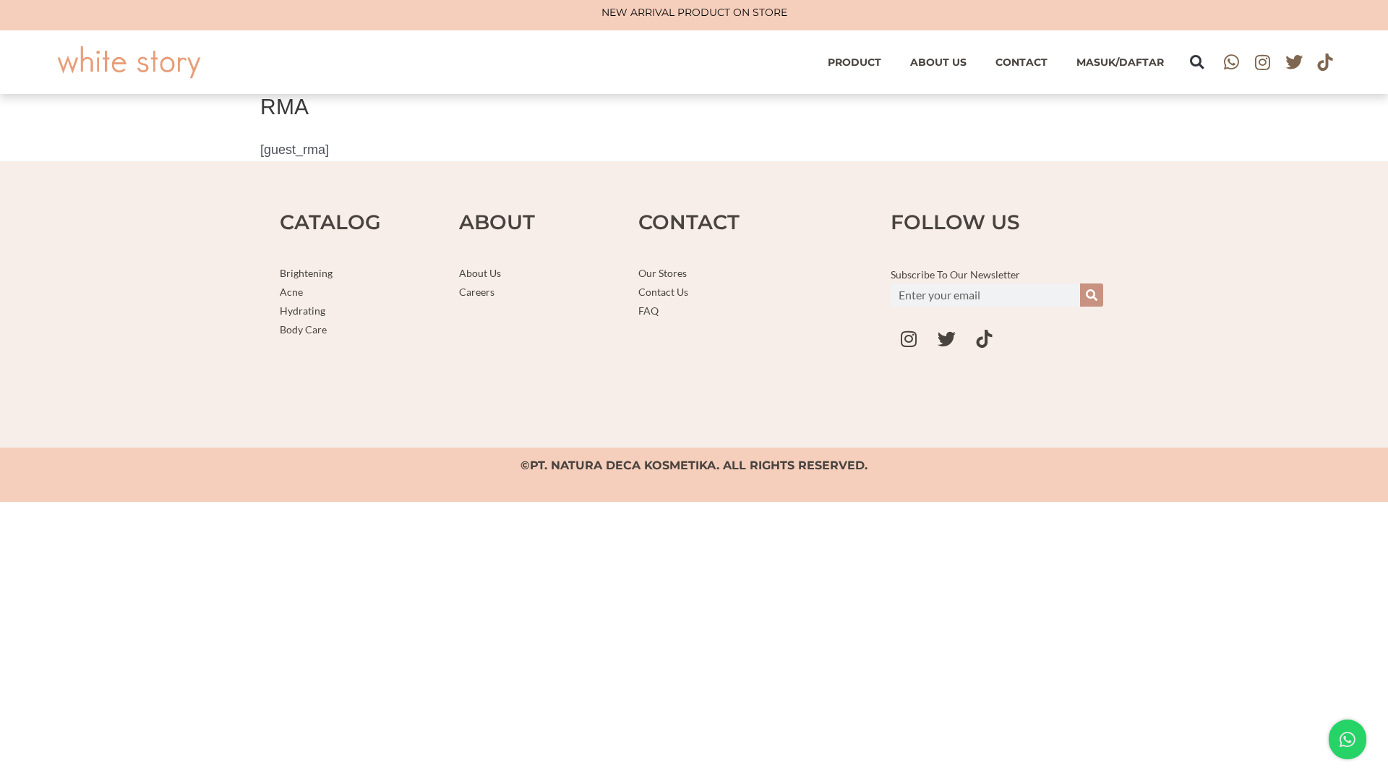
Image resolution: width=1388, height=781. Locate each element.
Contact (1021, 62)
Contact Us (663, 292)
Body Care (303, 329)
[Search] (1091, 295)
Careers (476, 292)
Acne (291, 292)
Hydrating (302, 310)
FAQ (648, 310)
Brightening (306, 273)
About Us (938, 62)
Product (854, 62)
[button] (1197, 62)
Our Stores (662, 273)
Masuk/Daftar (1120, 62)
